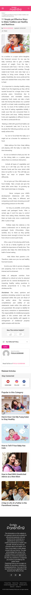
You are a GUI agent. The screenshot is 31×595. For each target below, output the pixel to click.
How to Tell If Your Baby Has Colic (13, 446)
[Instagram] (15, 575)
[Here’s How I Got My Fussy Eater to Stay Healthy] (15, 404)
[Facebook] (11, 575)
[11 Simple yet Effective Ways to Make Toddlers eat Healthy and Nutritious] (15, 43)
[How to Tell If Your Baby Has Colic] (15, 433)
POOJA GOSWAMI (8, 28)
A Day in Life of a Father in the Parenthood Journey (14, 504)
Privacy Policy (7, 583)
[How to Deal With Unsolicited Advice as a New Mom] (15, 462)
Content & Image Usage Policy (11, 584)
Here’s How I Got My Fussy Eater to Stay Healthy (15, 418)
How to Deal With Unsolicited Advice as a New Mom (14, 475)
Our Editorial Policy (12, 342)
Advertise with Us (23, 584)
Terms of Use (15, 583)
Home (3, 13)
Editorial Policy (23, 583)
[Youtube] (20, 575)
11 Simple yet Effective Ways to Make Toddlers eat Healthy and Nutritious (15, 22)
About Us (12, 586)
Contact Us (18, 586)
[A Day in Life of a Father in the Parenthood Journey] (15, 490)
